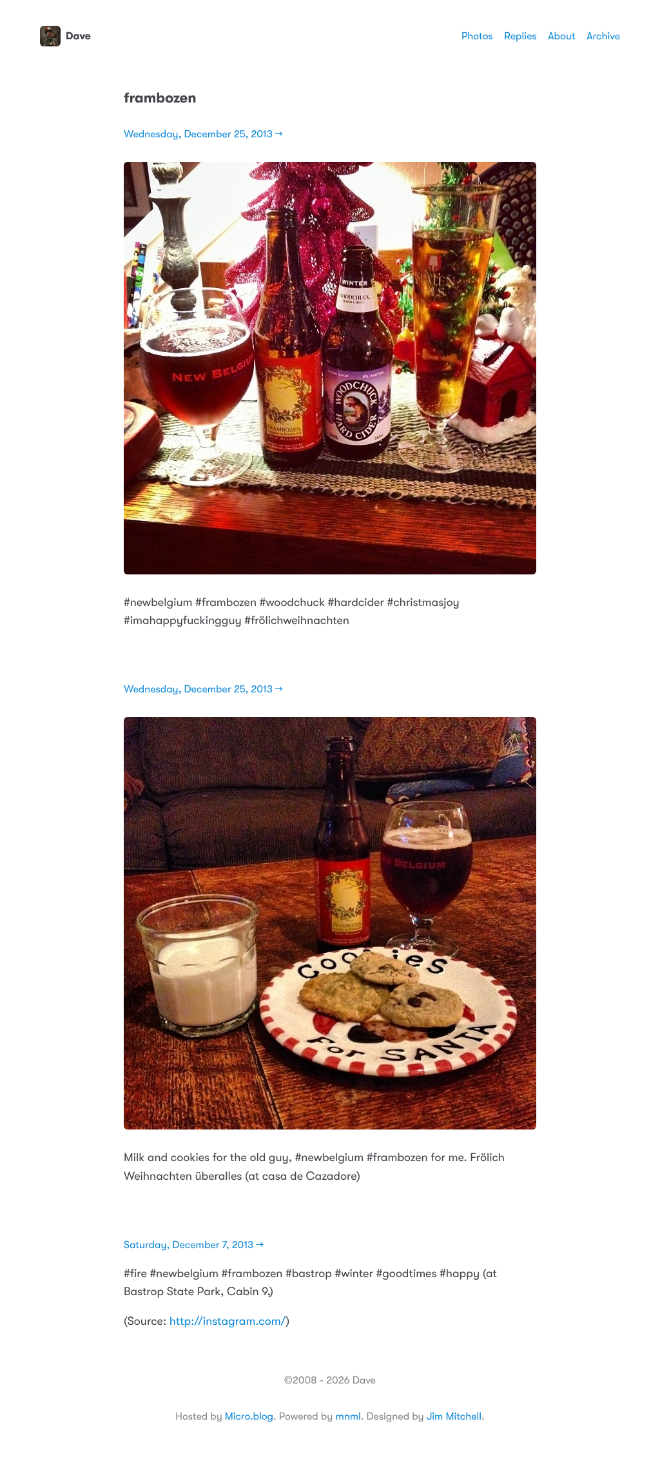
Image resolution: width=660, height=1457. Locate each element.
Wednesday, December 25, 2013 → (203, 134)
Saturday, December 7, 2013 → (194, 1245)
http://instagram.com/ (228, 1321)
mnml (347, 1416)
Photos (477, 36)
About (561, 36)
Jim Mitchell (454, 1416)
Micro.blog (249, 1416)
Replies (520, 36)
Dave (78, 36)
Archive (603, 36)
